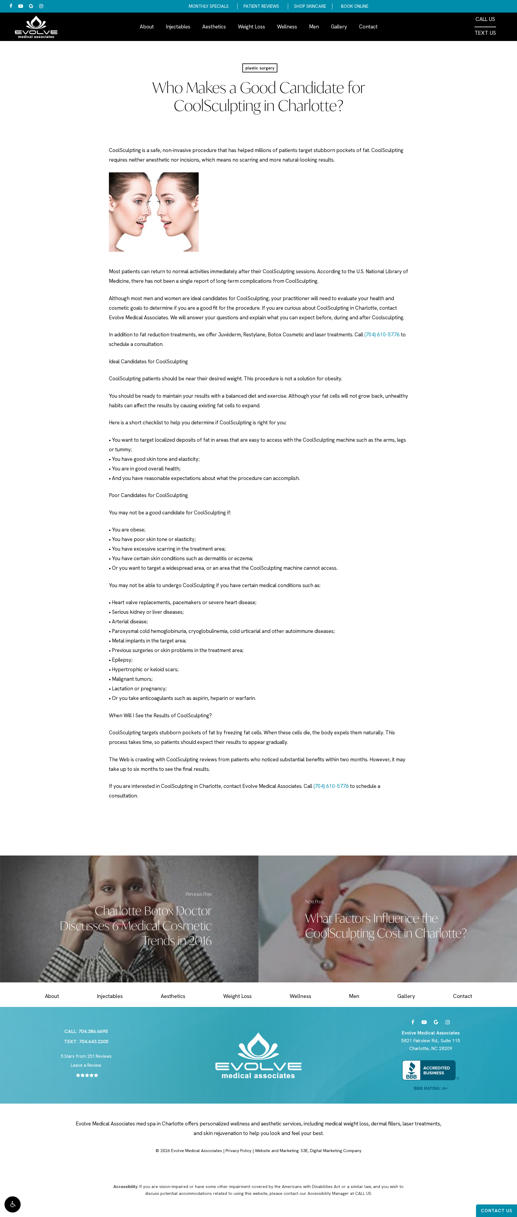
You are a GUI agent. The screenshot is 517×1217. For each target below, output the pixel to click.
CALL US (485, 19)
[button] (12, 1204)
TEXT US (485, 33)
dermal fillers (385, 1123)
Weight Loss (237, 996)
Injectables (110, 996)
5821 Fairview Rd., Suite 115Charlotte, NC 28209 (430, 1041)
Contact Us (496, 1211)
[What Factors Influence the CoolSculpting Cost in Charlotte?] (387, 919)
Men (354, 996)
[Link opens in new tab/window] (412, 1022)
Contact (462, 996)
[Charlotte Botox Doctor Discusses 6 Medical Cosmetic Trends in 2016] (129, 919)
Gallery (406, 996)
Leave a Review (86, 1065)
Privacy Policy (238, 1150)
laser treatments (421, 1123)
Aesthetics (173, 996)
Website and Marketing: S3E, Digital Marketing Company (308, 1150)
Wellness (300, 996)
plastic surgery (259, 68)
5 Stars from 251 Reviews (86, 1056)
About (52, 996)
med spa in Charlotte (160, 1123)
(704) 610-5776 (382, 334)
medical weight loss (347, 1123)
